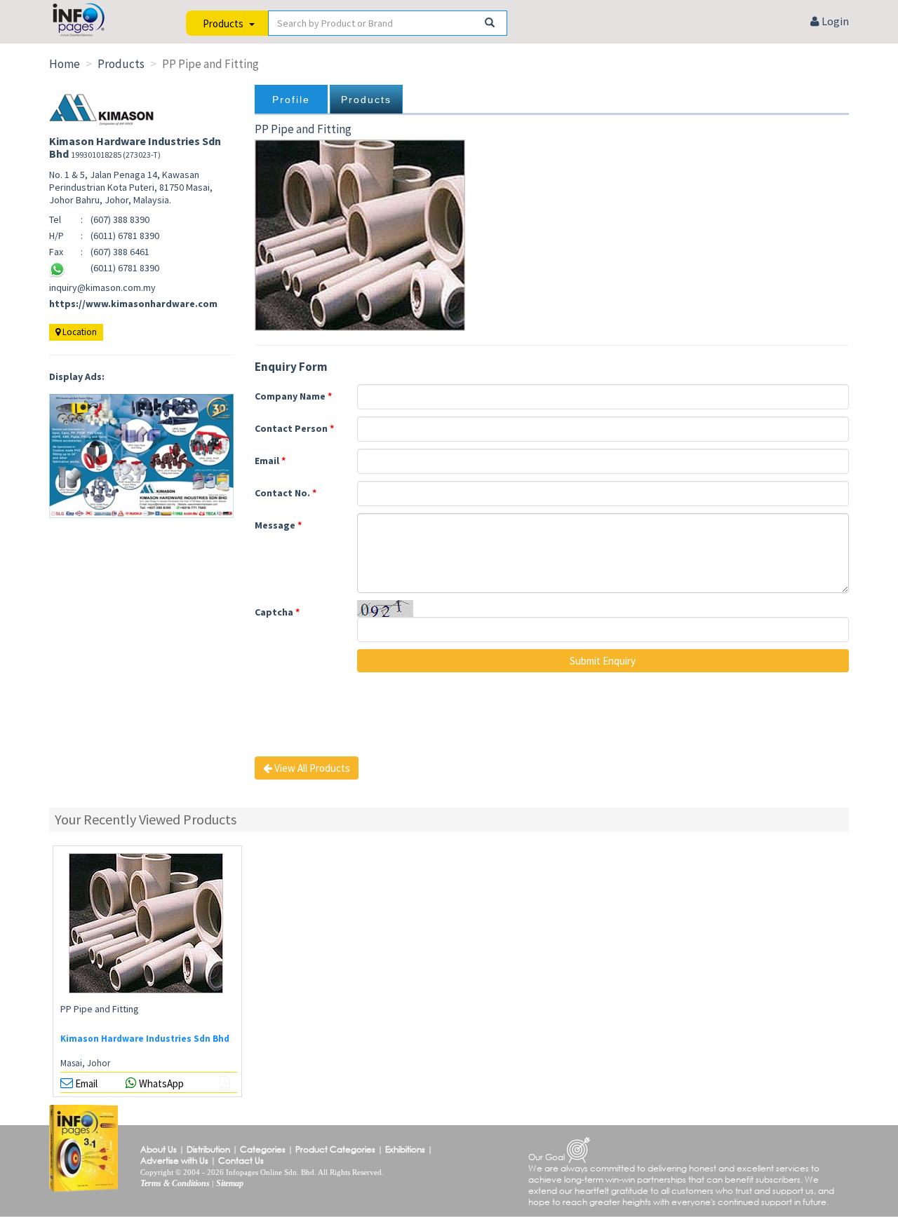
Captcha (277, 612)
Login (834, 21)
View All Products (311, 768)
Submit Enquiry (603, 660)
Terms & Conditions (175, 1183)
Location (78, 332)
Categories (263, 1149)
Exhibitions (405, 1149)
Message (278, 525)
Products (366, 99)
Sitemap (229, 1183)
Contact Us (241, 1161)
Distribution (208, 1149)
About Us (158, 1149)
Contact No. (285, 493)
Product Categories (335, 1149)
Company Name (293, 396)
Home (64, 64)
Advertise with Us (174, 1161)
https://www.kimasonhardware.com (133, 303)
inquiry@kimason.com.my (102, 287)
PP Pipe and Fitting (99, 1008)
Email (270, 460)
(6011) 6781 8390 (125, 267)
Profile (291, 99)
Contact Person (294, 428)
